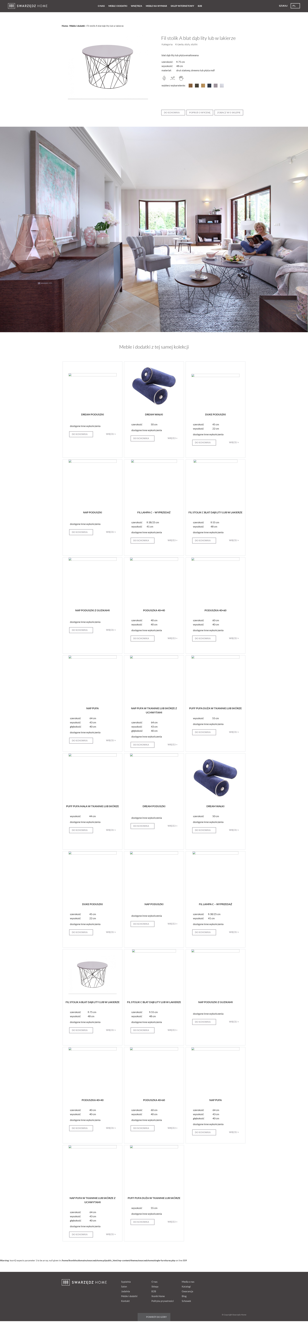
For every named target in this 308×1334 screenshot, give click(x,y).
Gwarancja (187, 1291)
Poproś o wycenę (199, 112)
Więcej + (111, 434)
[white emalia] (222, 86)
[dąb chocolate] (197, 86)
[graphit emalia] (209, 86)
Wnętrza (136, 5)
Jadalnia (125, 1291)
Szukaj (283, 5)
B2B (200, 5)
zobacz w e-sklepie (228, 112)
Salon (124, 1286)
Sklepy (154, 1286)
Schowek (186, 1300)
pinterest (224, 1281)
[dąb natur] (203, 86)
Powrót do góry (156, 1317)
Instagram (242, 1281)
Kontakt (125, 1300)
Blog (184, 1296)
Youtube (236, 1281)
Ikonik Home (158, 1296)
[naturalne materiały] (164, 79)
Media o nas (188, 1281)
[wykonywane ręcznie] (181, 79)
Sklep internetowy (182, 5)
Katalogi (186, 1286)
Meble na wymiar (156, 5)
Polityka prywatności (162, 1300)
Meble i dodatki (117, 5)
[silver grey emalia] (216, 86)
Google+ (230, 1281)
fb (217, 1281)
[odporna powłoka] (172, 79)
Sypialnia (126, 1281)
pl (294, 5)
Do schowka (172, 112)
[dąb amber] (191, 86)
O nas (101, 5)
